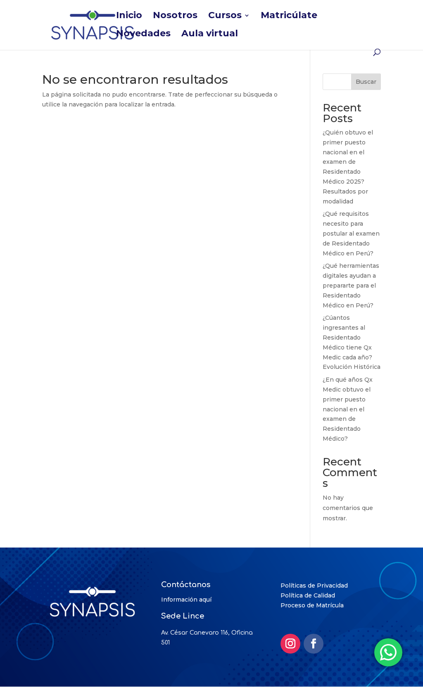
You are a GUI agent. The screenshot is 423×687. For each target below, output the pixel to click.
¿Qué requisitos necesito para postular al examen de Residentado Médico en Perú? (351, 233)
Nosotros (175, 16)
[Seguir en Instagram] (290, 644)
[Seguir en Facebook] (313, 644)
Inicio (129, 16)
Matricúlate (289, 16)
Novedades (143, 35)
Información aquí (186, 599)
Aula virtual (209, 35)
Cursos (225, 16)
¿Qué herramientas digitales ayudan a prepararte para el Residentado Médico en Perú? (351, 285)
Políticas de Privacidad (314, 585)
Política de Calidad (307, 595)
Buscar (366, 81)
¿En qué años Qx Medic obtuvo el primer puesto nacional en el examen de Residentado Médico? (348, 409)
